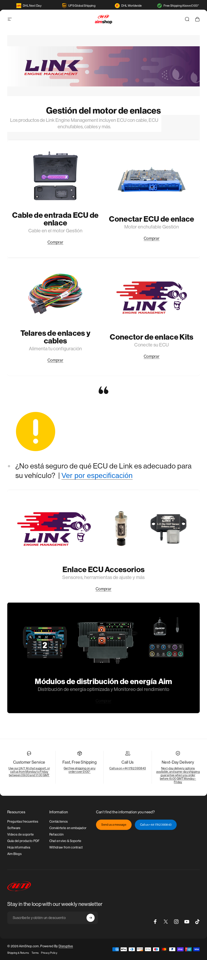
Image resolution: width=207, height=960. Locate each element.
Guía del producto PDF (23, 841)
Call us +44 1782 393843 (155, 824)
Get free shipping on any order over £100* (79, 769)
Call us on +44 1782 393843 (127, 768)
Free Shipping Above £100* (181, 5)
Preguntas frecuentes (22, 821)
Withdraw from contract (66, 847)
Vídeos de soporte (20, 834)
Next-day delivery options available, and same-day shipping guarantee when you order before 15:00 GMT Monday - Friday (178, 775)
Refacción (56, 834)
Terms (35, 952)
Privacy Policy (49, 952)
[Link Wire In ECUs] (55, 176)
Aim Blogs (14, 854)
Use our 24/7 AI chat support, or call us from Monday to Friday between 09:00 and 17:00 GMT (29, 771)
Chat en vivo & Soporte (65, 841)
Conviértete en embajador (68, 828)
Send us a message (113, 824)
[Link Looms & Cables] (55, 294)
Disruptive (66, 946)
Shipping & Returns (18, 952)
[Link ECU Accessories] (103, 529)
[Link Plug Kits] (152, 297)
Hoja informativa (18, 847)
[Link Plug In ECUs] (152, 180)
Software (14, 828)
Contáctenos (58, 821)
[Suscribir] (91, 918)
